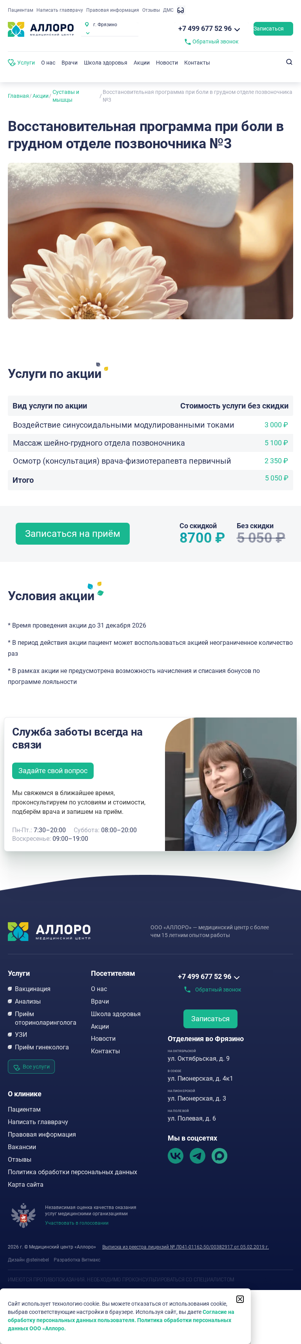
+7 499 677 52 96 (205, 28)
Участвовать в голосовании (77, 1223)
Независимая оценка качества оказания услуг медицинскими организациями (90, 1210)
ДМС (168, 10)
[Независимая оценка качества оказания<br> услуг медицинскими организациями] (23, 1215)
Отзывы (151, 10)
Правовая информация (112, 10)
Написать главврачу (59, 10)
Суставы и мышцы (66, 96)
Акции (41, 96)
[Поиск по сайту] (289, 62)
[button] (240, 1299)
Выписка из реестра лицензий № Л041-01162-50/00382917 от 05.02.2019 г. (185, 1247)
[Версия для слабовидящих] (181, 10)
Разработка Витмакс (77, 1260)
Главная (18, 96)
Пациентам (20, 10)
